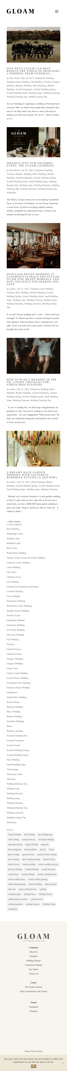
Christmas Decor (14, 577)
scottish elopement (48, 869)
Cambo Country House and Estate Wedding (26, 558)
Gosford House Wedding (17, 678)
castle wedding (13, 839)
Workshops (11, 192)
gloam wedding (13, 854)
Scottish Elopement (24, 89)
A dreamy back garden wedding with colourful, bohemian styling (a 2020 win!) (32, 475)
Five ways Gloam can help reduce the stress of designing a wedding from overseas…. (33, 71)
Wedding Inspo (35, 93)
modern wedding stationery (48, 864)
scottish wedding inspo (16, 879)
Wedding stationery (28, 189)
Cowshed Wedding (15, 591)
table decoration (51, 884)
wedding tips (12, 909)
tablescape (11, 889)
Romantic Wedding (15, 869)
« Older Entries (13, 521)
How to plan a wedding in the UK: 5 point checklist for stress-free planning (32, 382)
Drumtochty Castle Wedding (19, 606)
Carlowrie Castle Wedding (18, 563)
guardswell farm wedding (47, 854)
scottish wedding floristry (47, 874)
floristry (43, 849)
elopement (44, 844)
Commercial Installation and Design (22, 587)
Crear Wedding (13, 596)
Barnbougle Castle (15, 534)
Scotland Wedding (31, 869)
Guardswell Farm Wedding (18, 683)
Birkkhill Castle (14, 543)
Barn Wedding (13, 529)
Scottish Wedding (28, 874)
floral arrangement (14, 849)
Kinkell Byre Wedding (16, 697)
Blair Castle (12, 548)
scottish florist (13, 874)
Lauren (12, 289)
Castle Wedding (13, 567)
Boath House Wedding (16, 553)
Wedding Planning (51, 93)
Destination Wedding (44, 78)
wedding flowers (36, 899)
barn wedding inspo (45, 834)
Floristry (47, 82)
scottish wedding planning (37, 879)
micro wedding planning (31, 859)
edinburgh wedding (15, 844)
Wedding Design (33, 960)
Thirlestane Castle (14, 774)
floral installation (30, 849)
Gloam (51, 849)
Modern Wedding (37, 292)
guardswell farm (28, 854)
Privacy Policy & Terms (33, 1051)
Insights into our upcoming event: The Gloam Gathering (31, 164)
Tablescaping (12, 769)
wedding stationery (33, 904)
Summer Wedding (35, 884)
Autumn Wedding (14, 834)
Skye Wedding (13, 760)
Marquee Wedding (23, 85)
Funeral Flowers (14, 649)
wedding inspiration (15, 904)
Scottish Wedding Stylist (17, 93)
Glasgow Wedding (15, 659)
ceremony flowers (28, 839)
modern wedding (29, 864)
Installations (12, 692)
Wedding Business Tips (17, 784)
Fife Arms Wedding (15, 635)
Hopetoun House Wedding (18, 687)
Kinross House (13, 702)
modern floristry (49, 859)
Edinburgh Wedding (15, 620)
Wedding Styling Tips (38, 97)
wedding (43, 889)
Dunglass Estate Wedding (18, 82)
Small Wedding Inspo (38, 181)
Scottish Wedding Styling (44, 89)
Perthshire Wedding (15, 721)
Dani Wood (14, 78)
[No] (63, 1063)
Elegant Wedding (31, 844)
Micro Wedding (39, 85)
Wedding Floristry (34, 300)
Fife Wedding (36, 82)
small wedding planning (17, 884)
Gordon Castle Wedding (17, 673)
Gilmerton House (14, 654)
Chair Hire (11, 572)
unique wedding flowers (27, 889)
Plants (9, 726)
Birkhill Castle (13, 538)
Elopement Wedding (44, 170)
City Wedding (13, 582)
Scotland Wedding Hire (17, 736)
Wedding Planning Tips (17, 97)
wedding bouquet (14, 894)
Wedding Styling (49, 904)
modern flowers (14, 864)
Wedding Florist (30, 894)
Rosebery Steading (15, 731)
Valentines (11, 779)
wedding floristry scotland (17, 899)
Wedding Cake (19, 300)
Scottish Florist (13, 745)
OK (33, 1066)
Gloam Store (12, 668)
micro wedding (13, 859)
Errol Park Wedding (15, 630)
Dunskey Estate (13, 615)
